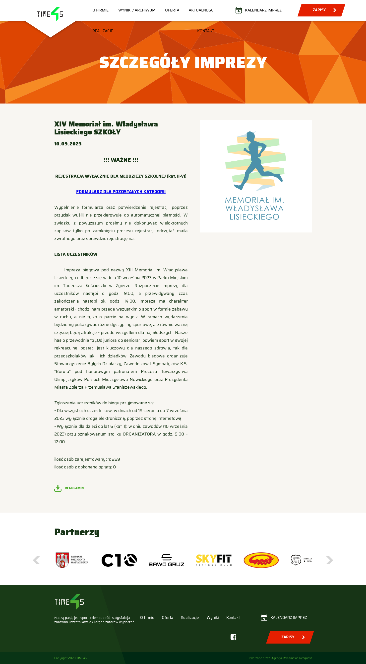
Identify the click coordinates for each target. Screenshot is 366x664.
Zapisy (319, 10)
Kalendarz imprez (263, 10)
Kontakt (205, 31)
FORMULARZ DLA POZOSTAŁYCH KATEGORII (121, 191)
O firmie (100, 10)
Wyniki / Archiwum (137, 10)
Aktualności (201, 10)
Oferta (172, 10)
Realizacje (102, 31)
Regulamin (74, 488)
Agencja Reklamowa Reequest (291, 658)
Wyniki (213, 618)
